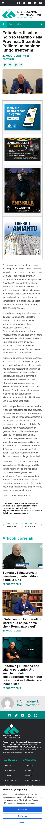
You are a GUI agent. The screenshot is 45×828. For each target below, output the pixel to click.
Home (8, 766)
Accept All (22, 809)
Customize (22, 816)
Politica (28, 775)
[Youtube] (29, 3)
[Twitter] (24, 3)
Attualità (29, 766)
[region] (22, 807)
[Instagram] (40, 3)
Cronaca (29, 771)
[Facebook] (18, 3)
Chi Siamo (10, 771)
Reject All (22, 823)
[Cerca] (41, 24)
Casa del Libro (11, 780)
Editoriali (8, 59)
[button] (3, 3)
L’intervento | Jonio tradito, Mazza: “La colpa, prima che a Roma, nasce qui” (22, 623)
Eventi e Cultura (32, 780)
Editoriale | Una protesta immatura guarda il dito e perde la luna (20, 576)
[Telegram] (35, 3)
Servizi (8, 775)
